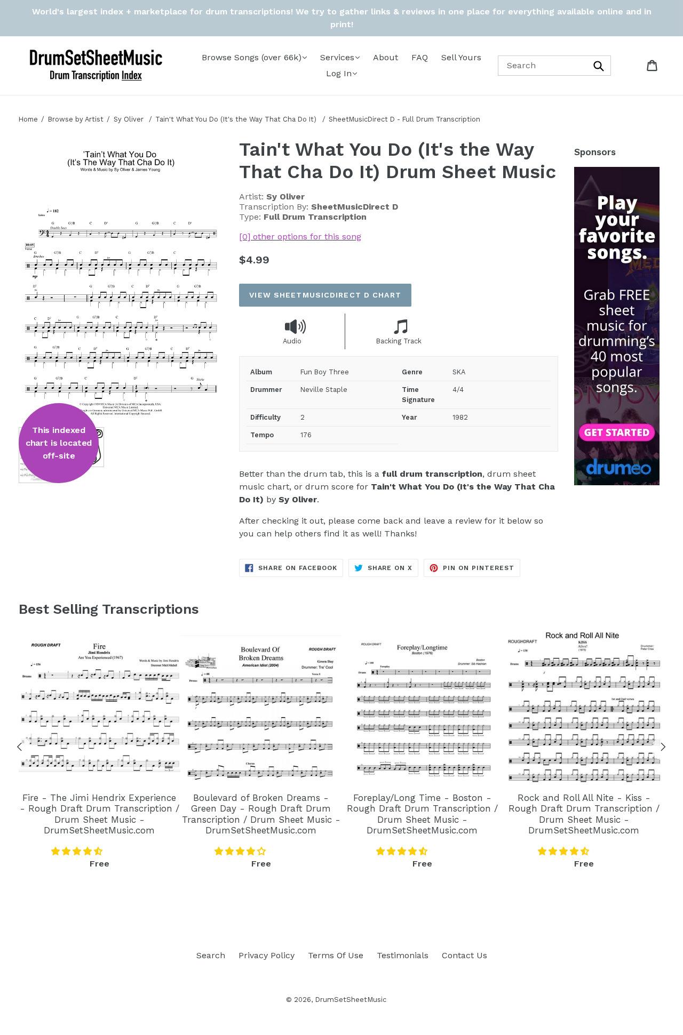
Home (28, 119)
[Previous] (19, 748)
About (385, 57)
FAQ (419, 57)
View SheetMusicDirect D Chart (325, 295)
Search (210, 955)
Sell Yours (461, 57)
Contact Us (464, 955)
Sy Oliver (129, 119)
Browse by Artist (76, 119)
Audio (292, 341)
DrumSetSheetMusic (350, 1000)
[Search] (599, 65)
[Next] (663, 748)
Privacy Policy (267, 955)
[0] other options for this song (300, 236)
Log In (339, 73)
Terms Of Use (335, 955)
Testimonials (402, 955)
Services (337, 57)
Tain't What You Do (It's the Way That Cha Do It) (237, 119)
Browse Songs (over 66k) (251, 57)
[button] (78, 851)
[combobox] (554, 65)
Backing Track (399, 341)
